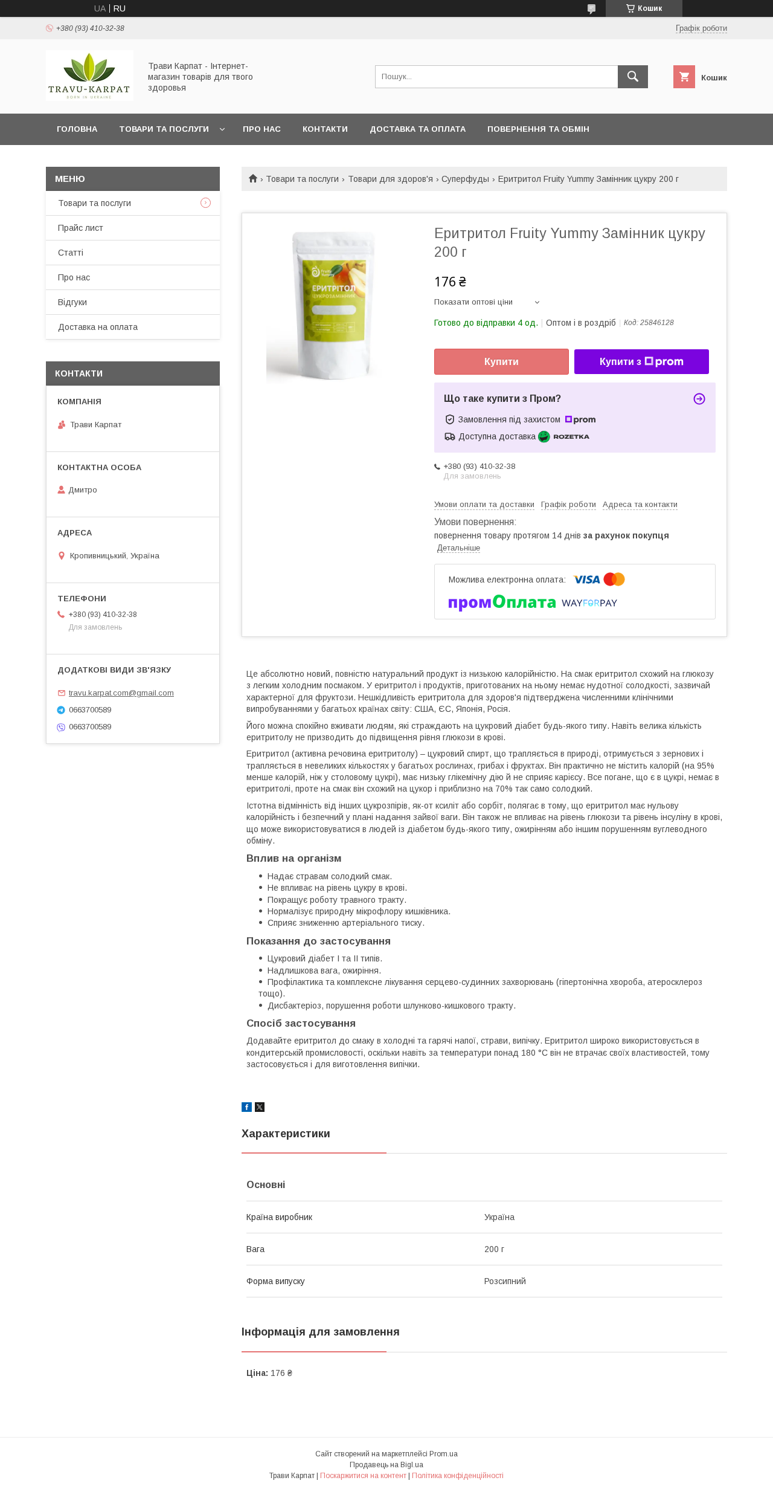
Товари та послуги (164, 129)
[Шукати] (633, 76)
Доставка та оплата (418, 129)
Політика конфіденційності (458, 1475)
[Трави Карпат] (89, 98)
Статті (70, 252)
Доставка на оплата (98, 327)
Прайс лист (80, 228)
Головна (77, 129)
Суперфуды (465, 179)
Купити (501, 362)
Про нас (262, 129)
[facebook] (247, 1109)
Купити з (620, 362)
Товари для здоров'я (390, 179)
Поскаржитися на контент (363, 1475)
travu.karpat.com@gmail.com (121, 692)
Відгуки (72, 302)
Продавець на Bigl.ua (386, 1465)
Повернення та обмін (538, 129)
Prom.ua (443, 1454)
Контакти (325, 129)
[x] (260, 1109)
